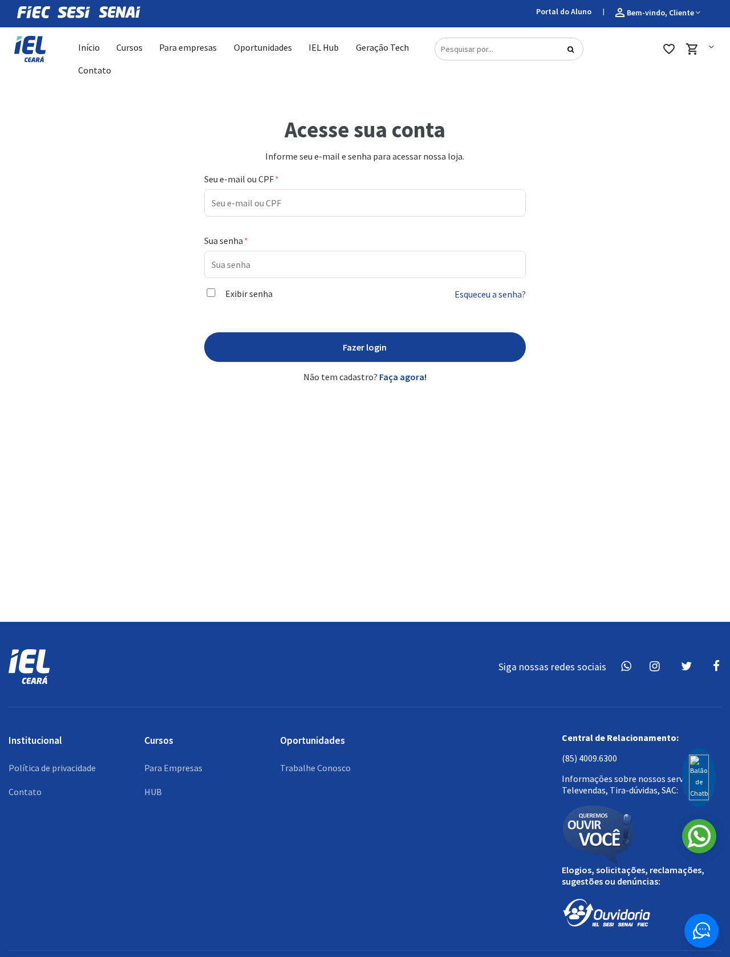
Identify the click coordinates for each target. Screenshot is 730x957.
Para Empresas (173, 767)
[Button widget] (701, 931)
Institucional (35, 740)
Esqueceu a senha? (490, 294)
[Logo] (27, 49)
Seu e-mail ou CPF (239, 179)
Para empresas (188, 47)
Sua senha (224, 240)
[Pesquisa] (570, 52)
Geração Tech (382, 47)
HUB (153, 791)
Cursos (129, 47)
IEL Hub (324, 47)
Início (89, 47)
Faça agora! (402, 376)
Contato (94, 70)
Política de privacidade (52, 767)
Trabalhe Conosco (315, 767)
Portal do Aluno (563, 11)
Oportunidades (263, 47)
